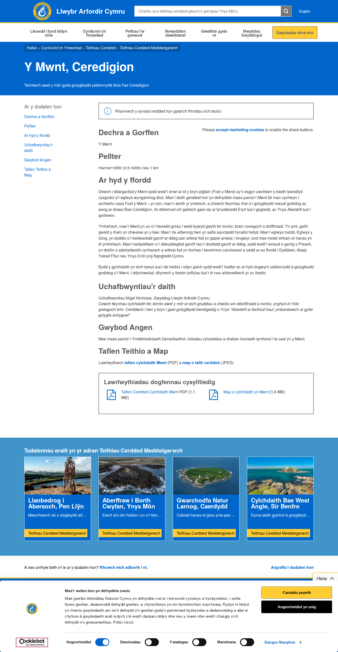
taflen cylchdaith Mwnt (145, 362)
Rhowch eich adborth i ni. (123, 567)
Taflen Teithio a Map (37, 172)
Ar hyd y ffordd (37, 135)
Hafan (32, 47)
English (304, 11)
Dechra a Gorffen (39, 116)
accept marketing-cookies (240, 129)
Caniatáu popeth (297, 592)
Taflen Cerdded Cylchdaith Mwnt (150, 392)
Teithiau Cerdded (101, 47)
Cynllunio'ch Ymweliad (61, 47)
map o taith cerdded (201, 362)
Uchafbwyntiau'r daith (38, 147)
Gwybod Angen (37, 160)
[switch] (152, 642)
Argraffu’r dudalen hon (292, 567)
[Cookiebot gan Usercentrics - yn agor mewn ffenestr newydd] (32, 642)
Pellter (30, 126)
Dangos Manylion (280, 642)
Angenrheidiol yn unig (297, 607)
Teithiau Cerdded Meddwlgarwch (149, 47)
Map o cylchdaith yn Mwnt (246, 392)
